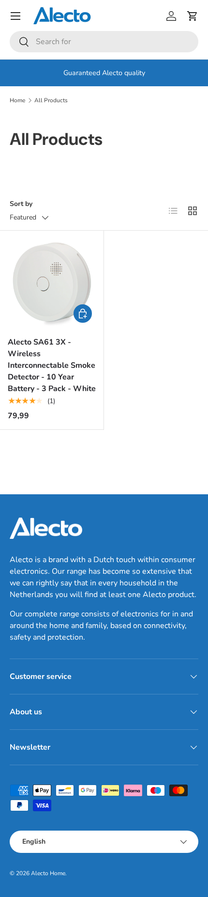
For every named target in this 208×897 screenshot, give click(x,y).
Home (17, 100)
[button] (192, 16)
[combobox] (104, 41)
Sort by (21, 203)
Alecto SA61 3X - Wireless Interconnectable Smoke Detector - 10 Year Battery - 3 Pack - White (52, 365)
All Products (51, 100)
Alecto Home (48, 873)
